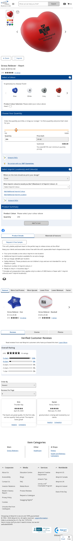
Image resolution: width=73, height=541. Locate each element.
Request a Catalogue (27, 495)
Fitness (53, 451)
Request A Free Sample (14, 242)
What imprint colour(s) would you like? (30, 184)
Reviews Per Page (7, 390)
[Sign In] (65, 4)
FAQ (21, 482)
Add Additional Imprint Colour (15, 191)
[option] (14, 92)
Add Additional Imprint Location (15, 195)
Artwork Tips (42, 479)
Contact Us (6, 482)
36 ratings (23, 318)
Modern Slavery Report (7, 492)
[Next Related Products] (69, 307)
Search (53, 4)
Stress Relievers (12, 451)
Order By (4, 382)
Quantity (8, 136)
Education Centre (26, 472)
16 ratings (17, 73)
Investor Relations (8, 487)
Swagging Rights (26, 500)
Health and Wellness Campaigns (58, 455)
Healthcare (37, 451)
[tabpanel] (36, 382)
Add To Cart (36, 223)
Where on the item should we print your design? (21, 175)
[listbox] (36, 187)
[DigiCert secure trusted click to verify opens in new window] (62, 530)
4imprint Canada (61, 477)
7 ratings (54, 318)
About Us (5, 472)
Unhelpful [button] (22, 425)
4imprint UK (60, 482)
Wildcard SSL (58, 536)
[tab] (17, 236)
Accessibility (6, 477)
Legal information (41, 518)
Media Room (24, 486)
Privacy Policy (7, 498)
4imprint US (60, 472)
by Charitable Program (45, 485)
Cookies (5, 502)
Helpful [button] (14, 425)
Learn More (63, 342)
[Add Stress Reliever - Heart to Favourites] (17, 12)
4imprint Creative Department (44, 473)
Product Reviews (26, 491)
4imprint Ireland (61, 486)
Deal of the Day (61, 492)
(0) (70, 4)
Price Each (40, 136)
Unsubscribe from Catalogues (9, 508)
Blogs (22, 477)
